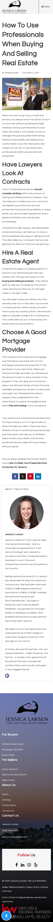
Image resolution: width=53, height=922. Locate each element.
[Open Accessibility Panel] (6, 916)
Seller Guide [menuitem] (8, 780)
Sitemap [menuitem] (6, 800)
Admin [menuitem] (5, 794)
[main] (26, 346)
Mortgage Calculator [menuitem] (12, 750)
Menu (47, 7)
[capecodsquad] (14, 7)
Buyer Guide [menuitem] (8, 755)
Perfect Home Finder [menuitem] (12, 744)
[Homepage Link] (26, 712)
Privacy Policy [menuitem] (9, 805)
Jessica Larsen (12, 73)
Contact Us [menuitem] (8, 811)
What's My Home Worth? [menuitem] (14, 775)
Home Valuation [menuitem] (10, 769)
